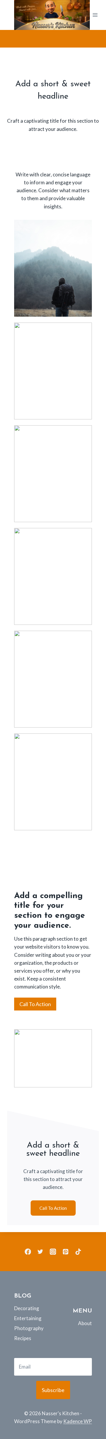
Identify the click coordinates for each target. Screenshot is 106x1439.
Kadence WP (77, 1421)
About (85, 1323)
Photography (24, 1328)
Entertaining (24, 1318)
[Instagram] (53, 1251)
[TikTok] (78, 1251)
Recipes (22, 1338)
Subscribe (53, 1390)
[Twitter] (40, 1251)
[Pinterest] (65, 1251)
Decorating (24, 1308)
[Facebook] (27, 1251)
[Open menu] (95, 15)
